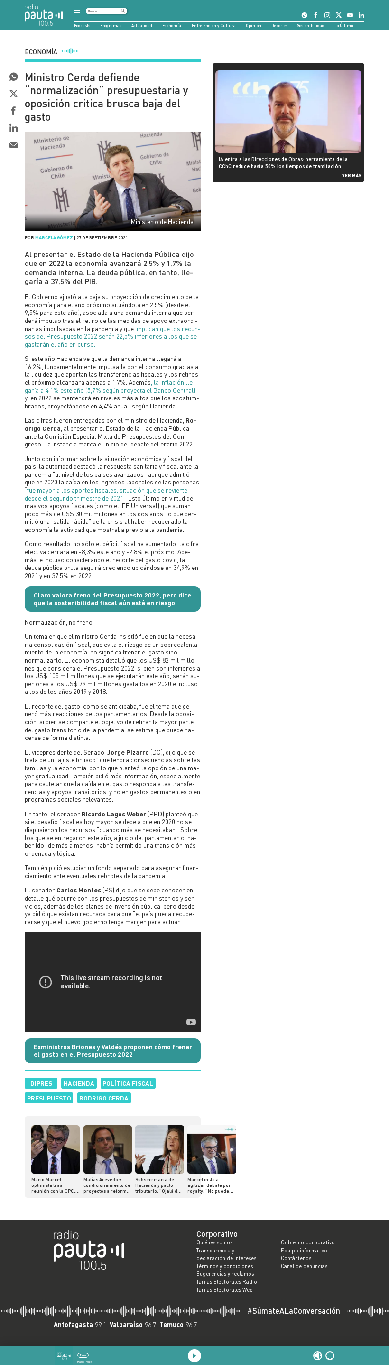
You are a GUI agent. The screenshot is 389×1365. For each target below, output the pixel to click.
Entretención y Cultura (214, 25)
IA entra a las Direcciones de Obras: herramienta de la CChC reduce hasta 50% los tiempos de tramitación (283, 162)
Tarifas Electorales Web (224, 1290)
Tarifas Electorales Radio (226, 1282)
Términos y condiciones (224, 1266)
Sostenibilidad (310, 25)
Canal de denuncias (304, 1266)
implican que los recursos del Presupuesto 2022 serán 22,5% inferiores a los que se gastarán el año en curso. (112, 336)
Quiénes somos (214, 1242)
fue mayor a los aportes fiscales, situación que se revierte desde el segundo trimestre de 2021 (106, 494)
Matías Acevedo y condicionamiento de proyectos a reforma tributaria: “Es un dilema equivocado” (106, 1185)
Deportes (279, 25)
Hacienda (79, 1083)
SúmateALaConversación (293, 1311)
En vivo (83, 1355)
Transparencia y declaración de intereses (226, 1254)
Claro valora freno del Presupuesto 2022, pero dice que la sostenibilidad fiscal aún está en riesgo (112, 599)
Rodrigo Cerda (104, 1098)
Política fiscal (127, 1083)
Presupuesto (49, 1098)
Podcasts (82, 25)
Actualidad (141, 25)
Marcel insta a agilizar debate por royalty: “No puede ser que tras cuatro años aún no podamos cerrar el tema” (209, 1185)
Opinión (253, 25)
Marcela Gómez (54, 237)
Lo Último (343, 25)
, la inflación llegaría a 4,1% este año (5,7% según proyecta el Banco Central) (110, 386)
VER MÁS (351, 175)
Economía (171, 25)
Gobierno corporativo (308, 1242)
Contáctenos (296, 1258)
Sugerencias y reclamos (225, 1273)
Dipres (41, 1083)
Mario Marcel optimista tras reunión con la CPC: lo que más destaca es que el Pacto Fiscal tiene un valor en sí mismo (55, 1185)
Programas (110, 25)
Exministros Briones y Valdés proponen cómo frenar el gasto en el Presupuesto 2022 (113, 1051)
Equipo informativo (304, 1250)
